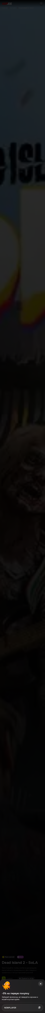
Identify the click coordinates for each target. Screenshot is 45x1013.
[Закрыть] (40, 983)
